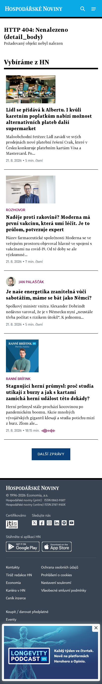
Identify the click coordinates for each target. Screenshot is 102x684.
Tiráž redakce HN (19, 575)
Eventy (11, 619)
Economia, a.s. (37, 495)
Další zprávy (51, 454)
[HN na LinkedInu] (56, 522)
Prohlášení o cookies (56, 575)
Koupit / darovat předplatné (27, 612)
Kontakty (13, 567)
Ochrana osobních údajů (59, 567)
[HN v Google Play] (22, 547)
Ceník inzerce (16, 598)
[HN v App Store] (57, 547)
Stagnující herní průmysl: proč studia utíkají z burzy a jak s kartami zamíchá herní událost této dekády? (50, 392)
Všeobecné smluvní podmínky (63, 590)
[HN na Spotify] (64, 522)
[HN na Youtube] (71, 522)
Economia (13, 583)
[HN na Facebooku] (41, 522)
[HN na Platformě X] (34, 522)
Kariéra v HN (15, 590)
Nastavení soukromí (56, 583)
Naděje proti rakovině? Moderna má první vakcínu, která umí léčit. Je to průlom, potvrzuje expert (48, 223)
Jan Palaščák (31, 282)
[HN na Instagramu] (49, 522)
